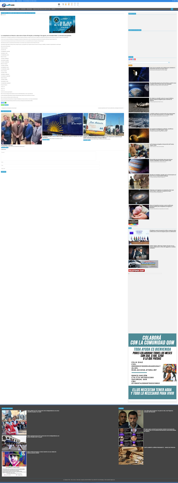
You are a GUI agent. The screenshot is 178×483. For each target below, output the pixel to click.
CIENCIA (130, 65)
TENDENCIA (121, 408)
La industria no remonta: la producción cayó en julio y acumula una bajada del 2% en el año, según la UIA (31, 1)
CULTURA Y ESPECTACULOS (7, 408)
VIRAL (130, 228)
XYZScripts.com (94, 482)
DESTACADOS (3, 147)
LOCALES (7, 147)
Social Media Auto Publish (85, 482)
